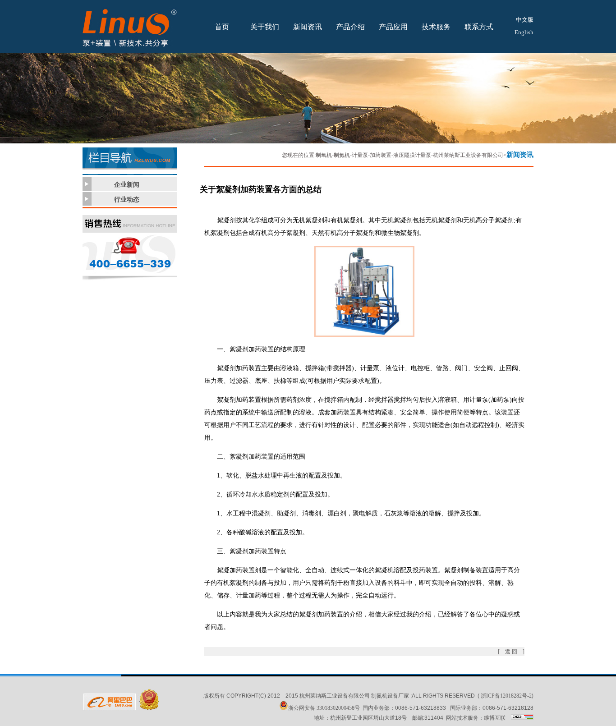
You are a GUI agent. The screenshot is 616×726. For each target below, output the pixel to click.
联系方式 (478, 27)
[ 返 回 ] (511, 651)
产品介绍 (350, 27)
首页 (222, 27)
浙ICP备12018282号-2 (506, 696)
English (524, 32)
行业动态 (126, 199)
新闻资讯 (307, 27)
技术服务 (436, 27)
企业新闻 (126, 184)
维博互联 (495, 718)
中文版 (524, 19)
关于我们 (264, 27)
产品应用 (393, 27)
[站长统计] (522, 718)
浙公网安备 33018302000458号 (324, 708)
